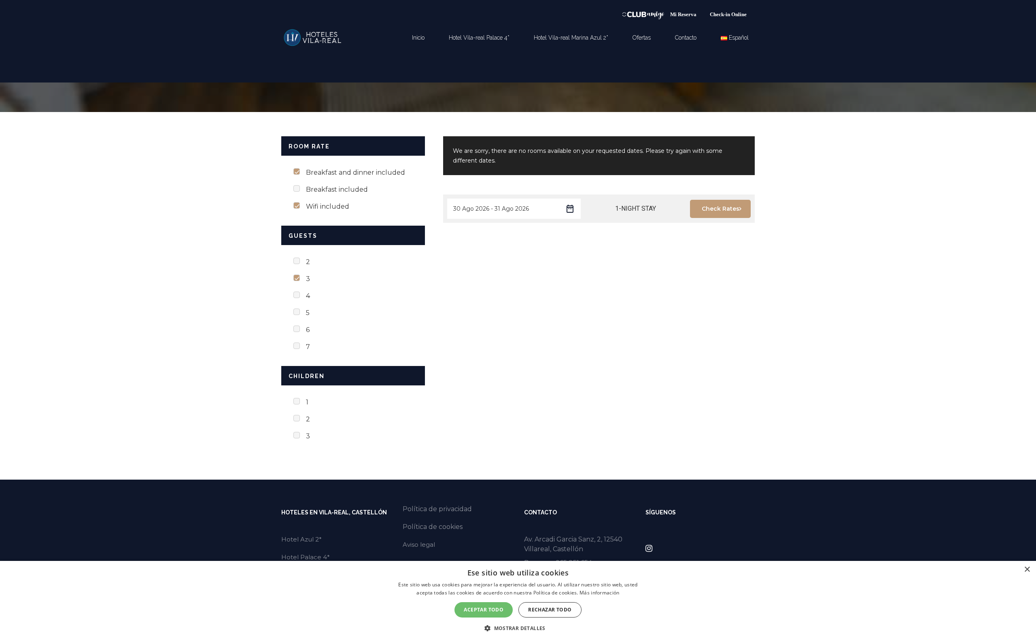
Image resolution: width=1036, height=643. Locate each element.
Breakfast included (337, 189)
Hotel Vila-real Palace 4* (479, 37)
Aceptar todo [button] (483, 609)
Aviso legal (419, 544)
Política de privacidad (437, 509)
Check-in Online (728, 14)
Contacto (685, 37)
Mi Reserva (684, 14)
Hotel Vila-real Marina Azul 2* (571, 37)
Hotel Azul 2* (301, 539)
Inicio (418, 37)
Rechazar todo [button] (549, 609)
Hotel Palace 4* (305, 557)
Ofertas (642, 37)
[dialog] (518, 602)
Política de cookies (433, 527)
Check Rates (720, 208)
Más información (600, 592)
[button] (518, 628)
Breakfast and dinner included (355, 172)
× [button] (1027, 570)
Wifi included (327, 206)
